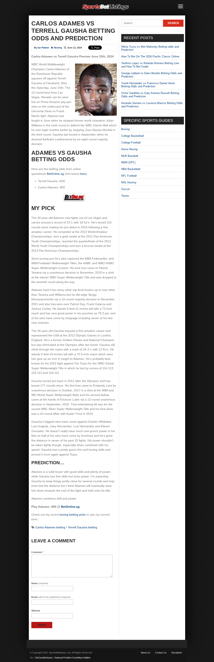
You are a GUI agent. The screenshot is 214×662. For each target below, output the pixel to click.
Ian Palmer (43, 47)
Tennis (125, 195)
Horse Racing (129, 149)
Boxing (58, 47)
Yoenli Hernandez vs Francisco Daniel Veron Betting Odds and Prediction (148, 85)
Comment (37, 552)
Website (35, 610)
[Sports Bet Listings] (105, 10)
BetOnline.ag (55, 173)
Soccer (125, 189)
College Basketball (132, 135)
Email (50, 597)
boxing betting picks (73, 514)
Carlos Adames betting (50, 527)
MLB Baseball (129, 155)
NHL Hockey (128, 182)
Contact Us (161, 652)
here (83, 173)
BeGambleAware (44, 657)
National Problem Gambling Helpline (72, 657)
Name (39, 583)
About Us (145, 652)
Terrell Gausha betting (82, 527)
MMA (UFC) (128, 162)
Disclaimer (176, 652)
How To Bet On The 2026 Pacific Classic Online (150, 56)
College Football (131, 142)
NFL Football (129, 175)
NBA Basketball (130, 169)
